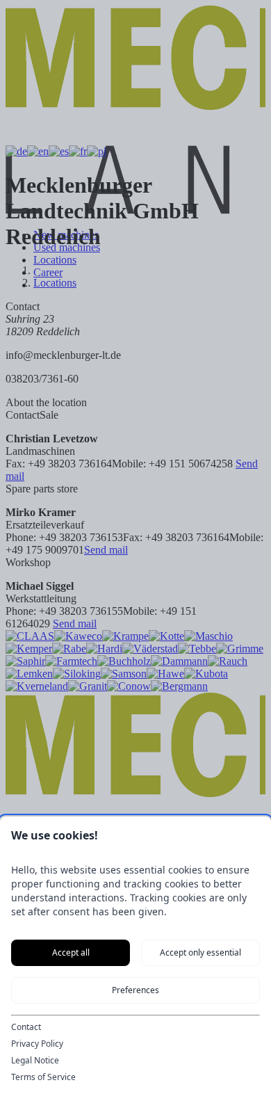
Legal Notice (35, 1060)
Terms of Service (43, 1077)
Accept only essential (200, 952)
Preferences (135, 990)
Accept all (71, 952)
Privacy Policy (37, 1043)
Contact (26, 1027)
